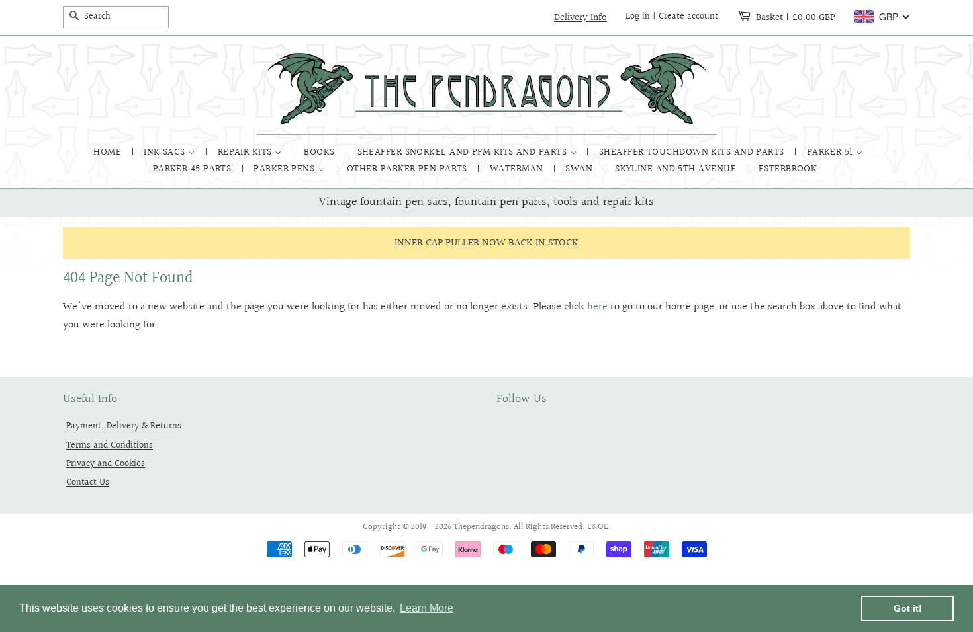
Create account (688, 16)
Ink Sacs (166, 152)
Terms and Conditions (109, 445)
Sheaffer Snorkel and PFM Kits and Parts (463, 152)
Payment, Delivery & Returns (123, 426)
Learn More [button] (426, 607)
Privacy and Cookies (105, 463)
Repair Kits (246, 152)
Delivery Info (580, 17)
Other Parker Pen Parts (408, 169)
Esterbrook (788, 169)
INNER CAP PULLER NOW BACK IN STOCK (486, 243)
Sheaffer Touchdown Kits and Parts (693, 152)
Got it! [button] (908, 608)
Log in (638, 16)
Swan (580, 169)
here (597, 307)
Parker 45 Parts (193, 169)
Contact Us (87, 482)
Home (108, 152)
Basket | (795, 17)
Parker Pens (285, 169)
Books (321, 152)
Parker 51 (832, 152)
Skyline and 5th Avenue (677, 169)
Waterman (518, 169)
